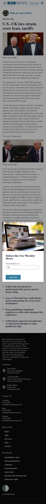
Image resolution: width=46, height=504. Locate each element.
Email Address (13, 263)
